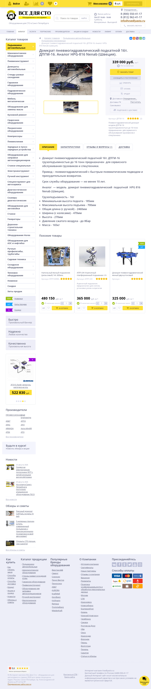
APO (23, 424)
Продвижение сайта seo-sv (19, 684)
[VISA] (117, 576)
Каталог (21, 31)
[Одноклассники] (134, 38)
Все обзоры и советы (15, 550)
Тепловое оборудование (15, 274)
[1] (16, 401)
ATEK (8, 432)
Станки (11, 213)
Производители (62, 31)
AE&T (8, 421)
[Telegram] (143, 38)
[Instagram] (140, 564)
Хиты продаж (15, 291)
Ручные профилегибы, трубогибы (15, 251)
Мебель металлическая (16, 100)
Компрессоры (15, 136)
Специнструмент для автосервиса (19, 183)
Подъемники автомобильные (16, 46)
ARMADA (10, 428)
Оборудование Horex (19, 235)
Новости (96, 31)
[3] (21, 401)
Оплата (118, 31)
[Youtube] (135, 564)
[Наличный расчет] (127, 586)
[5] (25, 401)
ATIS (22, 432)
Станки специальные (19, 165)
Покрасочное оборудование (15, 129)
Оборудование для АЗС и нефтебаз (18, 242)
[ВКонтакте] (130, 38)
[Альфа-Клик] (138, 581)
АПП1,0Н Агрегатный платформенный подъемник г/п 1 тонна (91, 275)
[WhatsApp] (140, 38)
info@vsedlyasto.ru (133, 20)
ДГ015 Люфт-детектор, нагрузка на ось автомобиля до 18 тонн (20, 386)
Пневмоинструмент (18, 61)
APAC (8, 424)
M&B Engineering (26, 416)
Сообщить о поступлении (125, 78)
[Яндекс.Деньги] (117, 581)
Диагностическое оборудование (17, 191)
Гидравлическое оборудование (16, 92)
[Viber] (137, 38)
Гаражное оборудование (15, 84)
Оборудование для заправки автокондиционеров (19, 157)
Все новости (11, 499)
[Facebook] (119, 564)
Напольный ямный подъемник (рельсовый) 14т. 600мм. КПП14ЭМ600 (55, 275)
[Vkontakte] (114, 564)
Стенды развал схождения (16, 76)
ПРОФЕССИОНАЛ (13, 415)
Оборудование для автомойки (18, 207)
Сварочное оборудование (15, 121)
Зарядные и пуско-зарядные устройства (19, 148)
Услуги (32, 31)
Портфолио (45, 31)
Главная (10, 31)
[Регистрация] (26, 3)
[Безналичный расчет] (138, 586)
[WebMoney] (138, 576)
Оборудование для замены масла (18, 108)
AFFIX (23, 421)
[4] (23, 401)
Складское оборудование (15, 266)
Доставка (130, 31)
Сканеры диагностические (17, 199)
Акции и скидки (81, 31)
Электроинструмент (18, 171)
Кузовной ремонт (17, 114)
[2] (18, 401)
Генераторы (14, 219)
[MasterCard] (127, 576)
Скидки (12, 286)
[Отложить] (48, 308)
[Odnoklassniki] (124, 564)
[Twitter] (129, 564)
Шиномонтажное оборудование (17, 54)
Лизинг (108, 31)
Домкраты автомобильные (16, 68)
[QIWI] (127, 581)
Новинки (12, 280)
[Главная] (40, 38)
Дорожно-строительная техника (15, 227)
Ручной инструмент (18, 176)
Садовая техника (17, 259)
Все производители (14, 437)
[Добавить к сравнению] (43, 308)
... (139, 31)
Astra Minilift (26, 428)
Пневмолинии (15, 141)
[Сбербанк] (117, 586)
